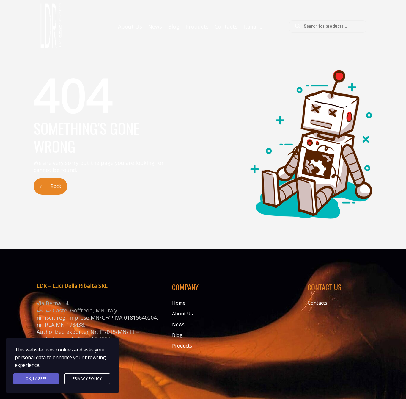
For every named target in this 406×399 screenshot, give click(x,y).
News (155, 26)
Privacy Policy (87, 378)
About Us (130, 26)
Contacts (226, 26)
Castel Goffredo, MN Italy (85, 310)
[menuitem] (253, 26)
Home (178, 303)
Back (55, 186)
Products (197, 26)
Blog (174, 26)
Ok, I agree (36, 378)
